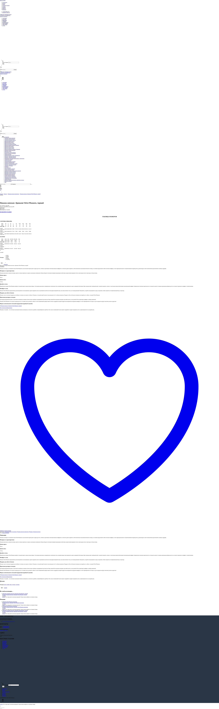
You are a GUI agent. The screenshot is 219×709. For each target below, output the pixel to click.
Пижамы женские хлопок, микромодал (12, 155)
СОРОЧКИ (4, 18)
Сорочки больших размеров (10, 161)
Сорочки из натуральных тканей (11, 163)
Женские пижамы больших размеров (12, 145)
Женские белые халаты (9, 142)
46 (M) (8, 584)
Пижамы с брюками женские (10, 156)
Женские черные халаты (9, 148)
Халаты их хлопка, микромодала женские (13, 170)
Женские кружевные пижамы (10, 144)
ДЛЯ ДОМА (4, 24)
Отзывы (3, 6)
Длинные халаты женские (10, 139)
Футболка (6, 166)
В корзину (2, 266)
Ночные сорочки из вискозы (10, 153)
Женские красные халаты (9, 143)
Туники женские (8, 179)
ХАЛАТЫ (4, 19)
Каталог (3, 3)
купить (3, 605)
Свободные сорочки (8, 159)
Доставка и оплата (5, 5)
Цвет (2, 262)
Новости (4, 8)
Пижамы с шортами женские (10, 157)
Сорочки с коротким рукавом (10, 164)
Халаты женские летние (9, 169)
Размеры (4, 7)
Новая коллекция (5, 532)
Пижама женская (8, 154)
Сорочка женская (8, 160)
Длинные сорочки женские (10, 138)
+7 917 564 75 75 (6, 626)
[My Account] (0, 185)
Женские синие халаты (9, 146)
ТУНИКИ (4, 21)
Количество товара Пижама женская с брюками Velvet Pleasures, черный (14, 265)
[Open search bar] (2, 61)
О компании (4, 2)
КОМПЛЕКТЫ (5, 22)
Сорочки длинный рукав (9, 162)
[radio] (8, 255)
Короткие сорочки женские (10, 150)
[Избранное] (0, 187)
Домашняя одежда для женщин (11, 178)
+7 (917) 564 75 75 (5, 11)
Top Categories (6, 137)
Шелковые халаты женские (10, 173)
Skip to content (2, 0)
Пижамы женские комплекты (10, 177)
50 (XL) (13, 584)
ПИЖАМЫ (4, 20)
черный (5, 587)
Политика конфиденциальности (8, 621)
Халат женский (8, 167)
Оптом (3, 4)
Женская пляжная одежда (9, 141)
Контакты (4, 9)
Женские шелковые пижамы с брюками (12, 149)
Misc (5, 182)
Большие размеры (8, 181)
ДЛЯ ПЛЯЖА (5, 23)
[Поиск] (3, 64)
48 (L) (11, 584)
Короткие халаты (8, 151)
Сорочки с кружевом (9, 165)
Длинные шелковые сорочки (10, 140)
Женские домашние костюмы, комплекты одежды (14, 180)
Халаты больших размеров (10, 168)
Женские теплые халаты (9, 147)
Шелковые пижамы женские (10, 171)
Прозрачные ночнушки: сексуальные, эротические (14, 158)
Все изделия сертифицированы (6, 307)
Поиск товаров (5, 62)
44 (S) (5, 584)
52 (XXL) (18, 584)
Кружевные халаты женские (10, 152)
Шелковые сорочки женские (10, 172)
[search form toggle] (1, 67)
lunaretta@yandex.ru (6, 12)
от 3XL (3, 25)
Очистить (6, 264)
